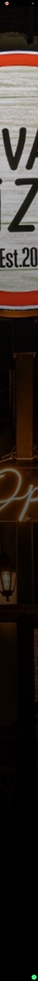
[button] (34, 977)
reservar (19, 926)
